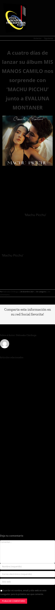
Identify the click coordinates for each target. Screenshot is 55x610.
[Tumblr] (31, 320)
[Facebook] (7, 320)
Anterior (38, 38)
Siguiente (48, 38)
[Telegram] (27, 320)
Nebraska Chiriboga (10, 291)
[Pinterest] (35, 320)
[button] (51, 18)
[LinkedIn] (19, 320)
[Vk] (40, 320)
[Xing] (44, 320)
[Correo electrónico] (48, 320)
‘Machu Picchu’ (35, 215)
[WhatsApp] (23, 320)
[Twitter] (11, 320)
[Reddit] (15, 320)
